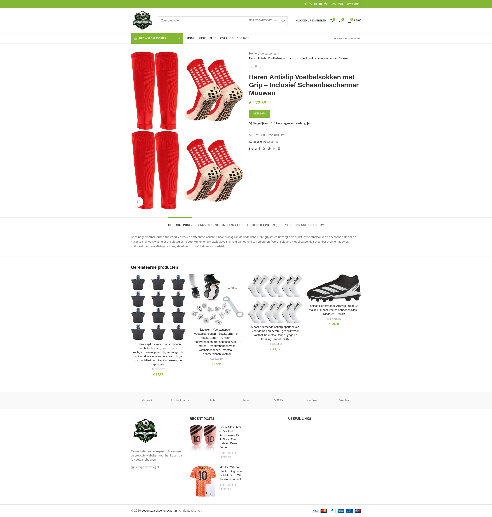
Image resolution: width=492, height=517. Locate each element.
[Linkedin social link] (274, 149)
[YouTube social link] (320, 4)
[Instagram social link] (315, 4)
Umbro (213, 400)
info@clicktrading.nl (147, 467)
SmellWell (311, 400)
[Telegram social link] (278, 149)
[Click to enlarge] (138, 202)
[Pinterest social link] (325, 4)
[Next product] (260, 67)
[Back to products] (256, 67)
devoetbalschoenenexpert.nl (159, 510)
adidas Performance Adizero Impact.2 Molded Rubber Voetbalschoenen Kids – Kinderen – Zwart (334, 310)
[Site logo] (142, 20)
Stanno (246, 400)
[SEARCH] (283, 20)
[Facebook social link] (306, 4)
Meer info (259, 114)
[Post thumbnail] (203, 442)
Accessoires (268, 53)
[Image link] (145, 431)
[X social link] (310, 4)
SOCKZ (279, 400)
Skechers (344, 400)
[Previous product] (251, 67)
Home (253, 53)
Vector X (147, 400)
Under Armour (180, 400)
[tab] (180, 223)
